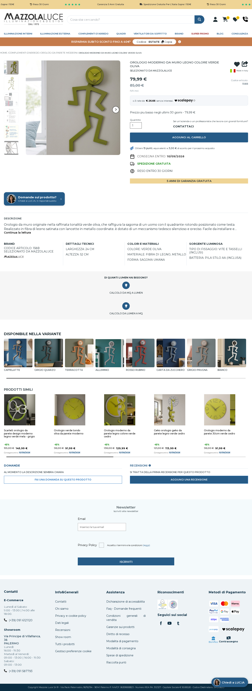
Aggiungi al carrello (189, 137)
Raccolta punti (116, 662)
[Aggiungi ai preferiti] (237, 64)
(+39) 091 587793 (20, 671)
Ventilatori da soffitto (150, 33)
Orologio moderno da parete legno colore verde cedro (119, 433)
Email (81, 519)
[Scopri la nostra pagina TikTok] (178, 623)
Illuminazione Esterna (55, 33)
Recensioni (62, 630)
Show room (63, 637)
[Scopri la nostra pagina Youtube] (169, 623)
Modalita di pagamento (122, 641)
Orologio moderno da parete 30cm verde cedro (219, 432)
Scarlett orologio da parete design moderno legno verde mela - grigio (19, 433)
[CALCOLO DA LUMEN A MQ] (126, 306)
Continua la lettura (17, 232)
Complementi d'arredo (93, 33)
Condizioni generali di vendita (126, 618)
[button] (215, 19)
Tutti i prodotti (65, 644)
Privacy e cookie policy (70, 616)
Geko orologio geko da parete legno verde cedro (169, 432)
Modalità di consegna (121, 648)
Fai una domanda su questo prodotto (63, 479)
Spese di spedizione (119, 655)
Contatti (11, 592)
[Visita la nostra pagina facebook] (161, 623)
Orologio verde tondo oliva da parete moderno (68, 432)
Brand (179, 33)
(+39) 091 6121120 (20, 620)
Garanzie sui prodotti (120, 627)
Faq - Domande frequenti (123, 608)
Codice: (154, 41)
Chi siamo (62, 608)
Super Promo (200, 33)
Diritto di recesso (118, 634)
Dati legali (62, 623)
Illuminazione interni (18, 33)
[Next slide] (115, 109)
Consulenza (240, 33)
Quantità (135, 120)
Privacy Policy (87, 545)
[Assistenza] (245, 19)
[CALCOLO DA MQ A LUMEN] (126, 285)
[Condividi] (245, 64)
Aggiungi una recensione (189, 479)
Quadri (121, 33)
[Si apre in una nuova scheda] (162, 605)
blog (220, 33)
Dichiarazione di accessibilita (125, 601)
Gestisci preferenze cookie (73, 651)
